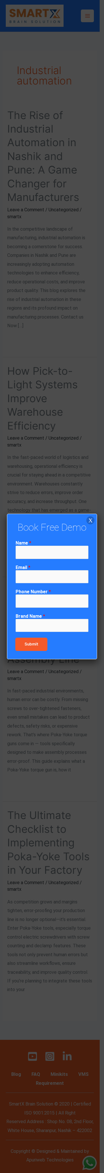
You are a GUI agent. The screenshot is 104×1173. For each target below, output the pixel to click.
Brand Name (30, 616)
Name (23, 543)
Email (23, 567)
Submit (31, 644)
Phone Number (33, 591)
